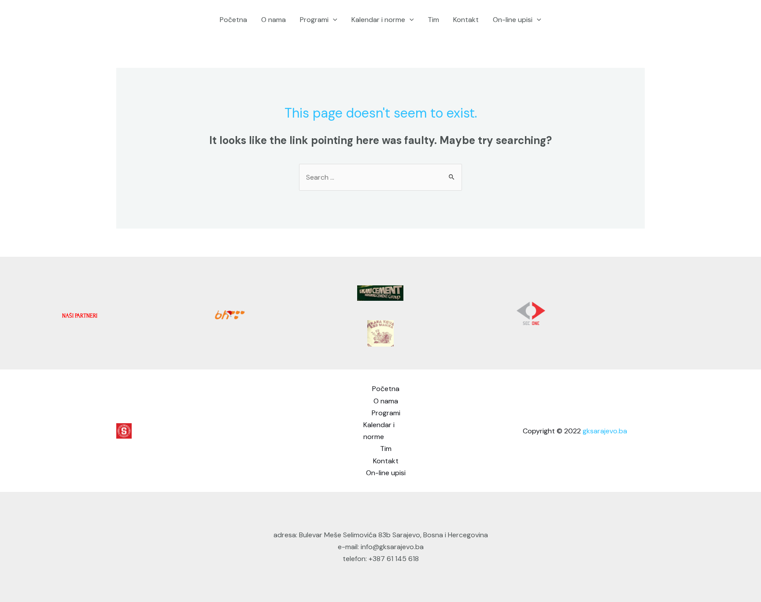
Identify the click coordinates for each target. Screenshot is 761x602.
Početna (233, 19)
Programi (314, 19)
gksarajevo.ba (605, 431)
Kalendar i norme (378, 19)
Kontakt (466, 19)
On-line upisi (512, 19)
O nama (273, 19)
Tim (433, 19)
